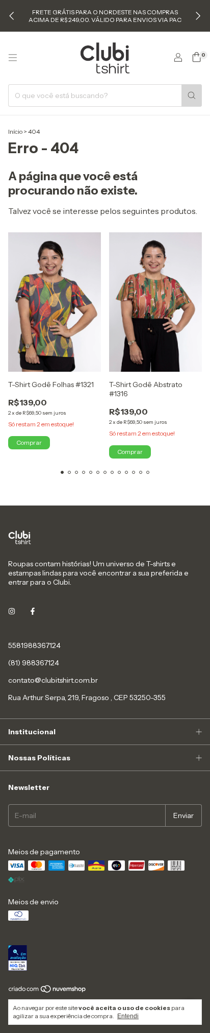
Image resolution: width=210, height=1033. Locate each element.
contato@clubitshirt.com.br (53, 680)
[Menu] (12, 57)
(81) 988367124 (33, 662)
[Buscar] (191, 95)
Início (15, 131)
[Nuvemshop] (47, 991)
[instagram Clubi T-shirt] (11, 611)
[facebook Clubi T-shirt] (32, 611)
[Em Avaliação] (105, 958)
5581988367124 (34, 645)
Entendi (128, 1016)
